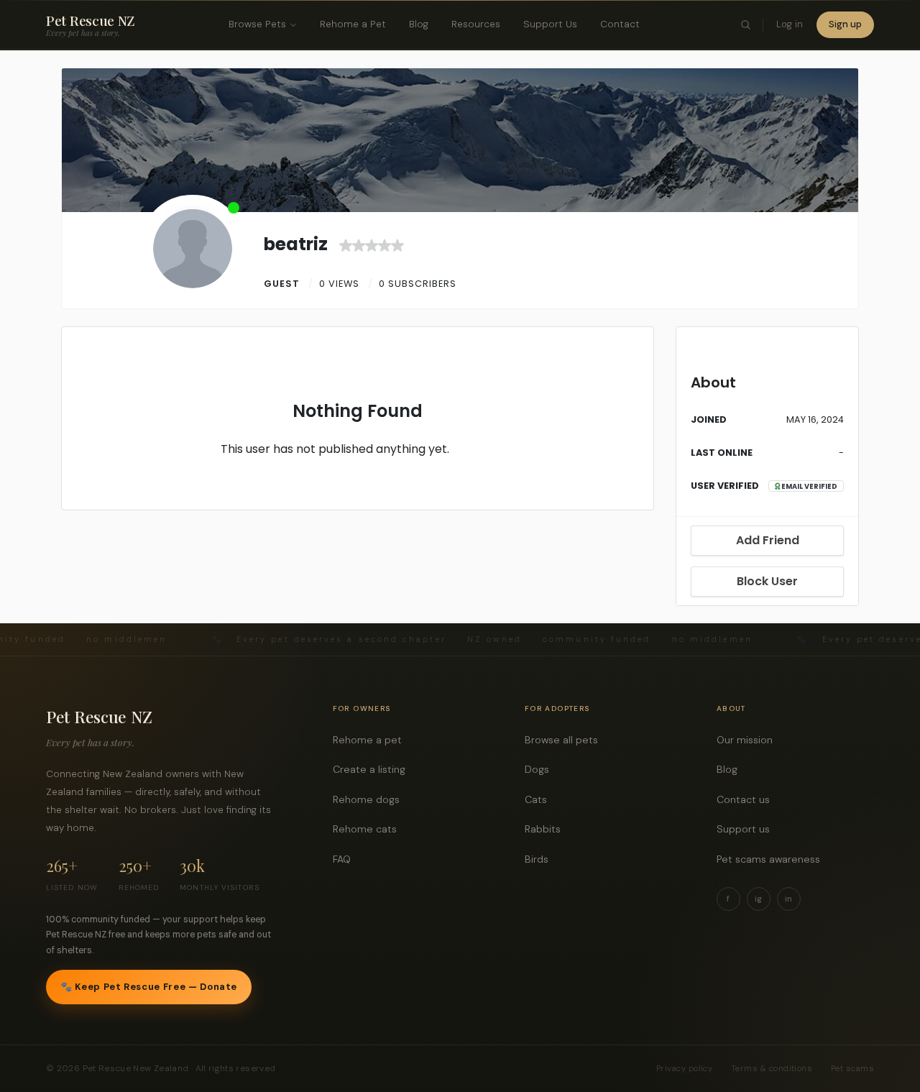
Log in (789, 24)
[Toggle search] (746, 25)
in (788, 899)
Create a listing (373, 769)
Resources (475, 24)
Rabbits (547, 828)
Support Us (550, 24)
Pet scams (852, 1068)
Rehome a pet (371, 739)
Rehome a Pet (353, 24)
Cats (540, 799)
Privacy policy (684, 1068)
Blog (418, 24)
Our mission (749, 739)
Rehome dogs (370, 799)
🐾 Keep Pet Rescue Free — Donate (148, 987)
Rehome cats (369, 828)
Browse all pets (565, 739)
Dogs (541, 769)
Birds (540, 859)
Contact (620, 24)
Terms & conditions (771, 1068)
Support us (747, 828)
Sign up (845, 24)
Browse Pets (257, 24)
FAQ (346, 859)
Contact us (747, 799)
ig (758, 899)
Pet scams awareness (772, 859)
